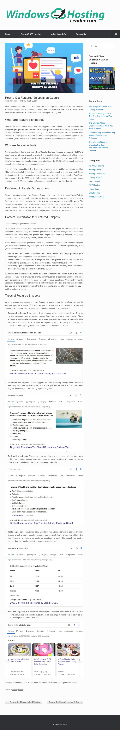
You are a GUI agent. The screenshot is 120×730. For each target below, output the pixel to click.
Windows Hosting (96, 196)
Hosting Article (95, 169)
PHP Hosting (94, 185)
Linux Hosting (94, 181)
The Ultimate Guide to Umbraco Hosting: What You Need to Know (101, 125)
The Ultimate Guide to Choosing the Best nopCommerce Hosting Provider (98, 146)
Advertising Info (58, 34)
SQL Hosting (94, 192)
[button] (115, 34)
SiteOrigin (58, 724)
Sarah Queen (31, 100)
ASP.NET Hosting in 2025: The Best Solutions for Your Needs (100, 116)
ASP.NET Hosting (96, 165)
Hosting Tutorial (17, 689)
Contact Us (81, 34)
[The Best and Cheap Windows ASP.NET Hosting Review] (55, 15)
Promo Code (94, 189)
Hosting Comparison (97, 173)
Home (7, 34)
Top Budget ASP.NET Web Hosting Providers (100, 108)
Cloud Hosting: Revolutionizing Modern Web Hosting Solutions (102, 135)
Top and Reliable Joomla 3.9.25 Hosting (23, 702)
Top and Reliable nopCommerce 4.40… (65, 702)
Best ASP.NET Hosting (31, 34)
